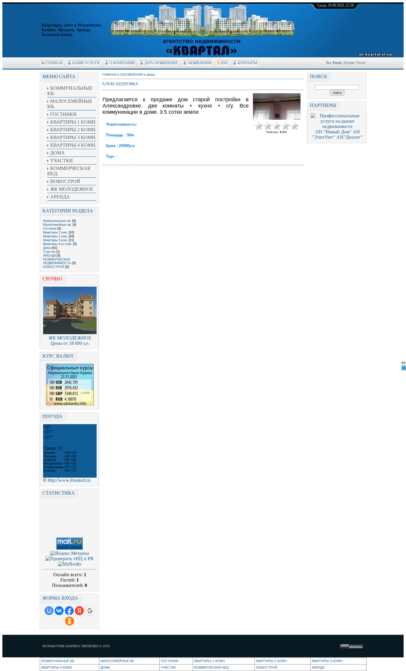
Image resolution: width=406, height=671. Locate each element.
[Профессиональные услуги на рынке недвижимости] (337, 126)
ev (404, 367)
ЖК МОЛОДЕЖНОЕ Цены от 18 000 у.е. (70, 340)
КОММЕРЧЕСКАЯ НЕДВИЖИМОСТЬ (57, 261)
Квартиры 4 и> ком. (57, 244)
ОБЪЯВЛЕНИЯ (199, 63)
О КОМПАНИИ (122, 63)
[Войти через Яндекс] (79, 610)
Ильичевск (54, 442)
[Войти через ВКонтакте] (59, 610)
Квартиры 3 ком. (55, 240)
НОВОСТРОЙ (53, 267)
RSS (224, 63)
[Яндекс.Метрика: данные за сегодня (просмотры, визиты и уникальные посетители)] (69, 553)
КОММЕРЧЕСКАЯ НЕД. (211, 667)
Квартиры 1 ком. (55, 232)
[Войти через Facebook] (69, 610)
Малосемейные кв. (57, 224)
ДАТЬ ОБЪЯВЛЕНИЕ (161, 63)
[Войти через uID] (49, 610)
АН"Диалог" (349, 137)
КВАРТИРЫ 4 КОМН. (57, 667)
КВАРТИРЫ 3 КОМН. (327, 661)
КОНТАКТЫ (247, 63)
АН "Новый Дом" (333, 131)
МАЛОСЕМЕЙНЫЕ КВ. (117, 661)
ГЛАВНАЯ (109, 74)
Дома (47, 248)
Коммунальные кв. (57, 220)
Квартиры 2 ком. (55, 236)
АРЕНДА (49, 255)
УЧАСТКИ (168, 667)
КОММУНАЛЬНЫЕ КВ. (58, 661)
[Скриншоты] (276, 106)
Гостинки (49, 228)
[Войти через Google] (90, 610)
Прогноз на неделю (63, 474)
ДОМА (105, 667)
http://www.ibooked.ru (69, 480)
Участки (49, 251)
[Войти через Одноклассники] (69, 621)
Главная (53, 63)
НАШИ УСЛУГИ (86, 63)
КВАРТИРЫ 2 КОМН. (271, 661)
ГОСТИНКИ (169, 661)
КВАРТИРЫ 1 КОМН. (210, 661)
